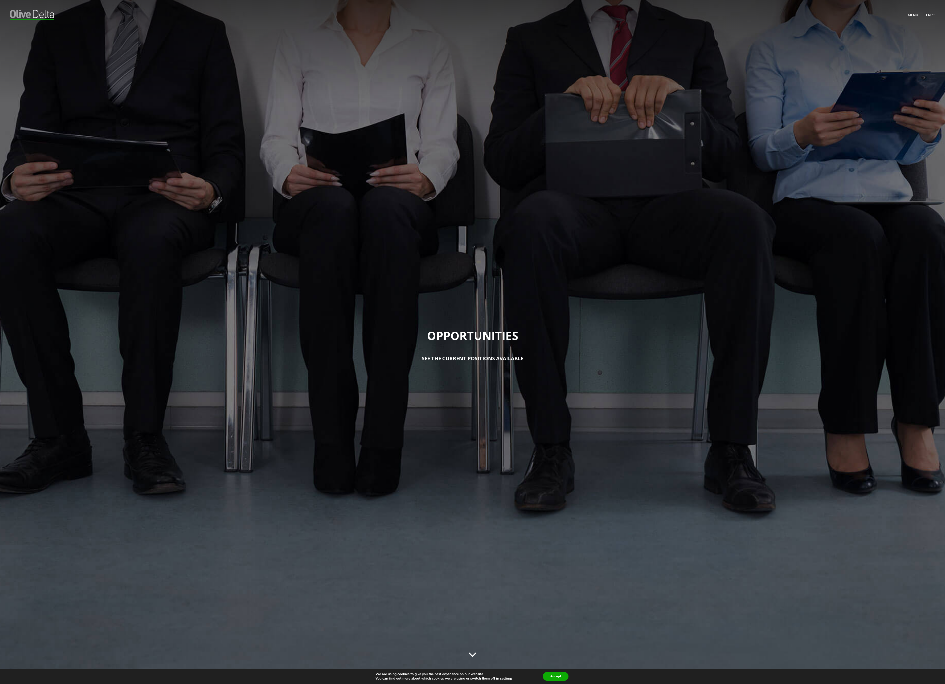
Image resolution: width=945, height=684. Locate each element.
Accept (555, 676)
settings (506, 678)
